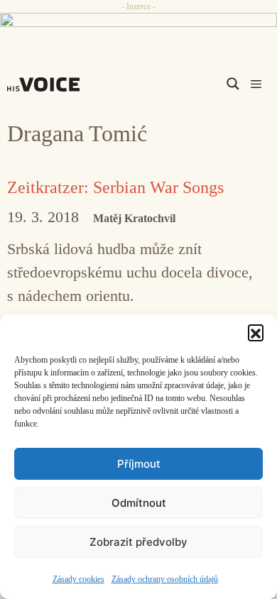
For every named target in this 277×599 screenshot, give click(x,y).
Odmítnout (139, 503)
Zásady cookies (78, 579)
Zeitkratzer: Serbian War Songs (115, 187)
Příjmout (139, 464)
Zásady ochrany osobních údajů (165, 579)
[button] (256, 332)
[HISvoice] (47, 84)
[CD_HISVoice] (138, 25)
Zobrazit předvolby (138, 542)
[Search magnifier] (233, 84)
